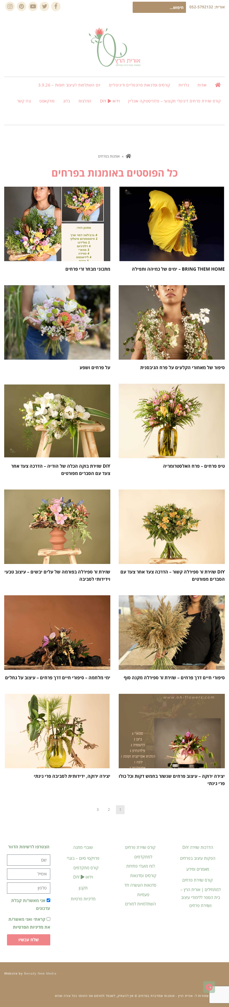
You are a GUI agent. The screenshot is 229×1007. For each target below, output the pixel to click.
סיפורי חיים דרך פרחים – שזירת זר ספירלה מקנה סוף (174, 678)
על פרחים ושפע (95, 367)
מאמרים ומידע (197, 869)
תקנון (83, 888)
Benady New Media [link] (40, 973)
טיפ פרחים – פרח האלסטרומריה (194, 466)
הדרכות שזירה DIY (197, 847)
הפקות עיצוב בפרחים (197, 858)
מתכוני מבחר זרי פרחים (87, 269)
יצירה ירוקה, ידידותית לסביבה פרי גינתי (72, 776)
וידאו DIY (83, 877)
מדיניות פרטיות (83, 898)
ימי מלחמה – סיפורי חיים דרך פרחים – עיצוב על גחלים (57, 678)
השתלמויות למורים (140, 904)
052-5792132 (201, 7)
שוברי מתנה (83, 847)
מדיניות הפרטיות (28, 927)
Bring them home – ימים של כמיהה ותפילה (178, 269)
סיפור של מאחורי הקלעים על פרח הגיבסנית (182, 367)
